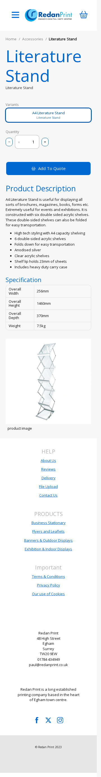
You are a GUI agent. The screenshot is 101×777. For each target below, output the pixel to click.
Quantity (12, 132)
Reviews (48, 469)
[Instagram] (60, 720)
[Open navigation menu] (15, 15)
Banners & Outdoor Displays (48, 540)
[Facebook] (37, 720)
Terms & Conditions (48, 576)
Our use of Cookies (48, 593)
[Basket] (83, 15)
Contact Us (48, 495)
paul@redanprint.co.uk (48, 664)
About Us (48, 460)
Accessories (32, 38)
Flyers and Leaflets (48, 531)
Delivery (49, 477)
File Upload (48, 486)
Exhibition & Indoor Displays (48, 549)
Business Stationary (48, 522)
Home (11, 38)
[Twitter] (48, 720)
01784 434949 (48, 659)
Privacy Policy (48, 585)
